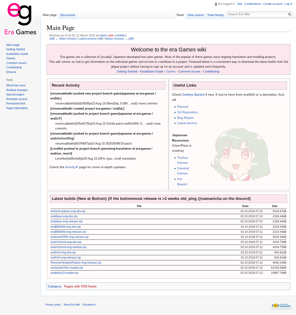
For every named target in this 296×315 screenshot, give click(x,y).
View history (215, 15)
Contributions (252, 4)
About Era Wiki (72, 304)
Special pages (15, 94)
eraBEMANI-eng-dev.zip (66, 226)
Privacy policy (53, 304)
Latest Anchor (187, 123)
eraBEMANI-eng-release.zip (68, 231)
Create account (272, 4)
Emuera (11, 72)
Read (180, 15)
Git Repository (187, 112)
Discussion (67, 15)
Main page (50, 15)
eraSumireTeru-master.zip (67, 267)
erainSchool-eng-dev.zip (66, 242)
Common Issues (189, 71)
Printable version (17, 99)
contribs (120, 35)
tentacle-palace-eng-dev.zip (68, 211)
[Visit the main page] (20, 18)
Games (171, 71)
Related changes (17, 90)
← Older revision (66, 38)
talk (111, 35)
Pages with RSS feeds (80, 286)
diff (52, 38)
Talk (239, 4)
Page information (17, 108)
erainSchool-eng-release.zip (68, 247)
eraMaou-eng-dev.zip (64, 216)
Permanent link (15, 103)
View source (195, 15)
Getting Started (127, 71)
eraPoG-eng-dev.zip (63, 252)
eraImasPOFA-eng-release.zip (70, 237)
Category (54, 286)
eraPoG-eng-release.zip (66, 257)
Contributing (211, 71)
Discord (182, 106)
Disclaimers (89, 304)
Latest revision (88, 38)
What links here (16, 85)
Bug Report (185, 118)
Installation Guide (151, 71)
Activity (70, 167)
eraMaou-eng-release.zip (67, 221)
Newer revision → (116, 38)
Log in (288, 4)
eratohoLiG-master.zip (64, 272)
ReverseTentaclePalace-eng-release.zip (76, 262)
